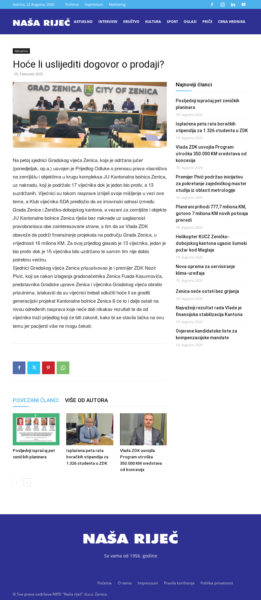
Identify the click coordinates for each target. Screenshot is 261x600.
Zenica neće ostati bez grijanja (207, 291)
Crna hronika (231, 21)
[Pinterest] (48, 367)
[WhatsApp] (63, 367)
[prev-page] (17, 482)
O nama (125, 583)
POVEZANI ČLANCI (36, 400)
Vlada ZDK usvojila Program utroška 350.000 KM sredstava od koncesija (211, 154)
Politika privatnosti (217, 583)
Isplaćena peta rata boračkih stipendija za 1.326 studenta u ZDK (87, 457)
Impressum (94, 4)
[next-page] (27, 482)
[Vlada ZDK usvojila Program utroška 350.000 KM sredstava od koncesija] (143, 429)
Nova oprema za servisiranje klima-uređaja (205, 270)
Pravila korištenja (179, 583)
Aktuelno (83, 21)
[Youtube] (243, 4)
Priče (207, 21)
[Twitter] (33, 367)
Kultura (153, 21)
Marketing (117, 4)
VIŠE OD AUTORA (86, 400)
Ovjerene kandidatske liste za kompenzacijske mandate (206, 334)
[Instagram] (222, 4)
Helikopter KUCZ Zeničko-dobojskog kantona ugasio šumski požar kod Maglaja (211, 243)
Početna (72, 4)
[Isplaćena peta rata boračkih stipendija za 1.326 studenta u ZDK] (89, 429)
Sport (172, 21)
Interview (107, 21)
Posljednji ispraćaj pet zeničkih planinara (207, 104)
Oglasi (190, 21)
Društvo (131, 21)
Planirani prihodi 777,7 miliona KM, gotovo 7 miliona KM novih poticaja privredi (212, 213)
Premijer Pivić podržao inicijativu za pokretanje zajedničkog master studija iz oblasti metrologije (211, 183)
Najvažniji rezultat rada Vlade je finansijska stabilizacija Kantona (209, 311)
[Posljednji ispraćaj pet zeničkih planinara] (36, 429)
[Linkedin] (233, 4)
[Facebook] (212, 4)
